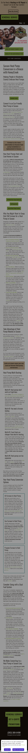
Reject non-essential (18, 749)
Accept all (7, 749)
